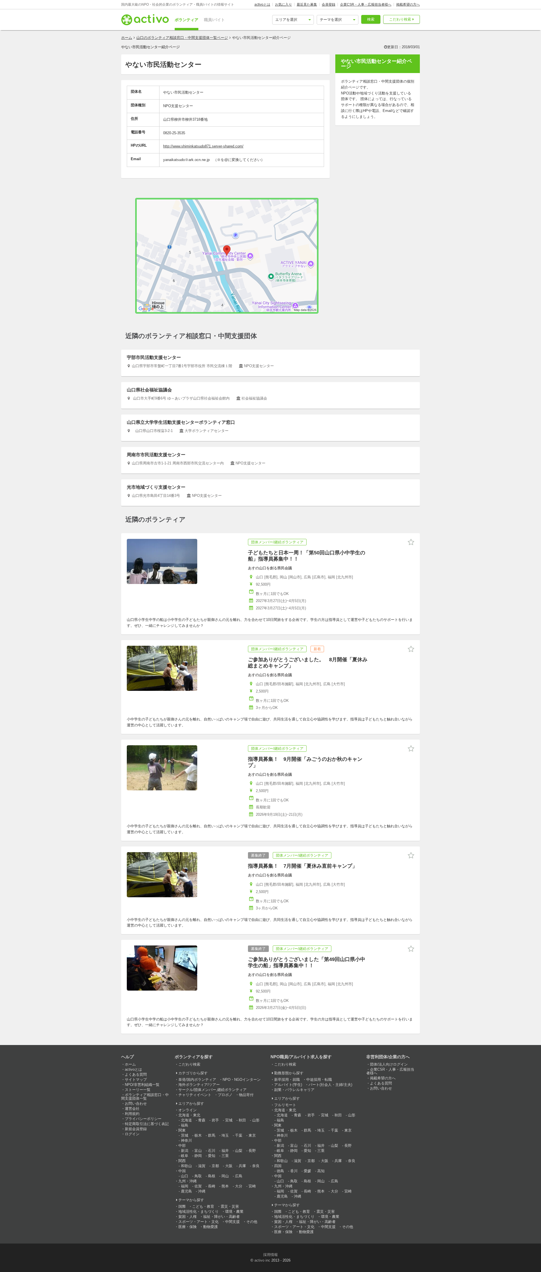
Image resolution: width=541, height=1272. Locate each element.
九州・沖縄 (187, 1181)
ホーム (126, 38)
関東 (182, 1130)
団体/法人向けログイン (389, 1064)
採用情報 (270, 1255)
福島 (184, 1125)
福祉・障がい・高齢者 (221, 1216)
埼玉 (225, 1135)
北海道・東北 (189, 1115)
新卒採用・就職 (287, 1079)
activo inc (262, 1260)
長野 (252, 1150)
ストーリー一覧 (137, 1090)
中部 (182, 1145)
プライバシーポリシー (143, 1119)
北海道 (186, 1120)
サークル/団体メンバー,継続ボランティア (212, 1090)
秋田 (242, 1120)
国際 (182, 1206)
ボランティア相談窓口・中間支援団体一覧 (145, 1097)
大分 (238, 1186)
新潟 (184, 1150)
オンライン (187, 1110)
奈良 (256, 1166)
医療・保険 (187, 1227)
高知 (321, 1171)
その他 (251, 1222)
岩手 (215, 1120)
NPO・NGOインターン (242, 1079)
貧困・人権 (187, 1216)
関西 (182, 1161)
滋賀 (201, 1166)
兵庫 (242, 1166)
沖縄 (201, 1191)
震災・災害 (230, 1206)
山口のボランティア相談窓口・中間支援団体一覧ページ (182, 38)
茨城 (184, 1135)
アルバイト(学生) (288, 1085)
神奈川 (186, 1140)
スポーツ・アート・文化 (198, 1222)
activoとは (262, 4)
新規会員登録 (136, 1129)
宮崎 (252, 1186)
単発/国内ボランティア (197, 1079)
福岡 (184, 1186)
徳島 (280, 1171)
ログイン (132, 1134)
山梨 (238, 1150)
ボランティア (186, 19)
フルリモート (285, 1105)
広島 (238, 1176)
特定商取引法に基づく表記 (147, 1124)
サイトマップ (136, 1079)
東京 (252, 1135)
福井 (225, 1150)
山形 (256, 1120)
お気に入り (283, 4)
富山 (198, 1150)
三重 (225, 1156)
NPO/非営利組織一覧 (142, 1085)
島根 (211, 1176)
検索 (370, 19)
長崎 (211, 1186)
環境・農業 (234, 1211)
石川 (211, 1150)
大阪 (228, 1166)
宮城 (228, 1120)
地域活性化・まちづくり (198, 1211)
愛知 (211, 1156)
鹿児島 (186, 1191)
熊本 (225, 1186)
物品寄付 (246, 1095)
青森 (201, 1120)
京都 (215, 1166)
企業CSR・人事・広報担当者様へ (365, 4)
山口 (184, 1176)
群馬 (211, 1135)
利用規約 (132, 1114)
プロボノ (225, 1095)
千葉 (238, 1135)
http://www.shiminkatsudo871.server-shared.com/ (203, 146)
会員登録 (328, 4)
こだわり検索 (400, 19)
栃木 (198, 1135)
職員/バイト (214, 19)
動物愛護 (210, 1227)
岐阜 (184, 1156)
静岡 (198, 1156)
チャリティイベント (194, 1095)
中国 (182, 1171)
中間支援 (232, 1222)
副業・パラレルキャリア (294, 1090)
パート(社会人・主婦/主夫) (330, 1085)
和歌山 (186, 1166)
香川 (294, 1171)
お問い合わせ (136, 1103)
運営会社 (132, 1108)
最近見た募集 (307, 4)
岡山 (225, 1176)
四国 (277, 1166)
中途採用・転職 (319, 1079)
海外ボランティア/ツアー (199, 1085)
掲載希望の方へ (408, 4)
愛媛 (307, 1171)
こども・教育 (203, 1206)
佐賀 (198, 1186)
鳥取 (198, 1176)
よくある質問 (136, 1074)
